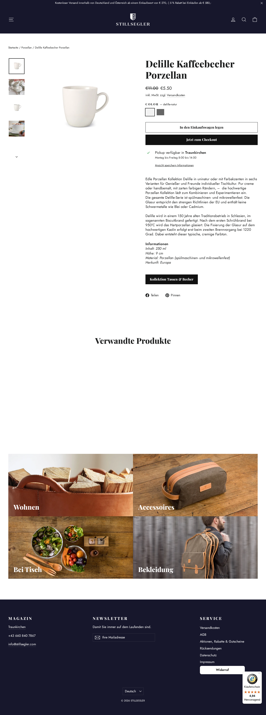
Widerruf (222, 670)
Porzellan (26, 48)
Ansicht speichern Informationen (174, 165)
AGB (203, 634)
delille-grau (160, 112)
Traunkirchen (17, 626)
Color (161, 104)
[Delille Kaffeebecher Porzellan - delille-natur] (11, 422)
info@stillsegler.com (22, 644)
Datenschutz (208, 655)
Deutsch (130, 691)
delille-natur (149, 112)
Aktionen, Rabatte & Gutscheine (222, 641)
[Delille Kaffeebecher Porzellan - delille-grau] (16, 422)
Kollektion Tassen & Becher (171, 279)
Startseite (13, 48)
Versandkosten (176, 95)
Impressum (207, 661)
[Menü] (259, 674)
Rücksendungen (211, 648)
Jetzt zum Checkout (201, 139)
